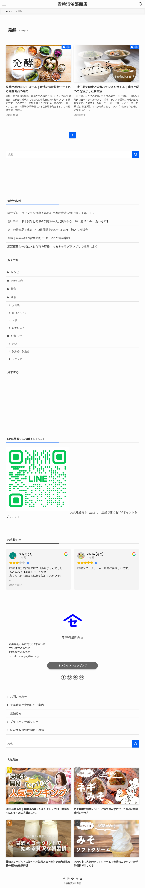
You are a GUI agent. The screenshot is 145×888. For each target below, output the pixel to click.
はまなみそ (18, 328)
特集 (13, 288)
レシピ (15, 272)
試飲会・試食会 (21, 351)
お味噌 (16, 305)
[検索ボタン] (141, 4)
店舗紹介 (15, 713)
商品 (13, 297)
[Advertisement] (72, 405)
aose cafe (17, 280)
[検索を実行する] (135, 154)
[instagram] (69, 677)
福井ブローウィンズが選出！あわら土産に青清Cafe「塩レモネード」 (51, 212)
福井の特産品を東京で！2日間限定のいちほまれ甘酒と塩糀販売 (47, 229)
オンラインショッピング (72, 665)
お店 (14, 343)
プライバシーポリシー (24, 721)
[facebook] (63, 677)
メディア (17, 359)
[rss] (76, 878)
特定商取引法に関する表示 (27, 730)
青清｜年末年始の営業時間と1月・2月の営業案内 (38, 238)
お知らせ (16, 335)
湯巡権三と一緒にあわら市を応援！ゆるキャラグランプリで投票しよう (52, 246)
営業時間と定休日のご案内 (27, 704)
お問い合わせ (18, 696)
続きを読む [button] (15, 584)
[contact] (81, 677)
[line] (75, 677)
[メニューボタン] (4, 4)
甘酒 (14, 320)
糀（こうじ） (19, 312)
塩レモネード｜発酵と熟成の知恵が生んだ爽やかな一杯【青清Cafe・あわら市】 (58, 221)
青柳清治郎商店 (72, 4)
